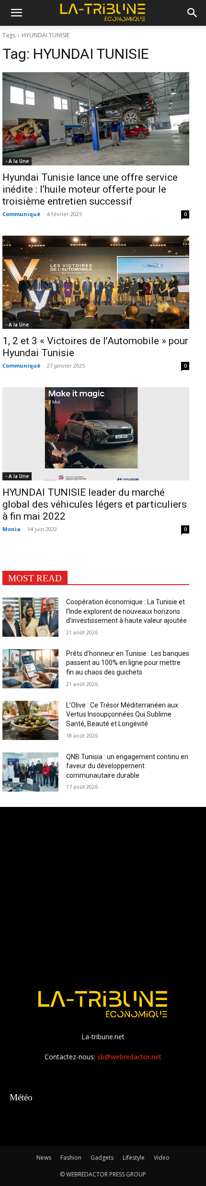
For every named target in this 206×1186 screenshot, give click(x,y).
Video (162, 1157)
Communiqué (21, 214)
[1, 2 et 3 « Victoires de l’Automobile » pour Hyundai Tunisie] (95, 282)
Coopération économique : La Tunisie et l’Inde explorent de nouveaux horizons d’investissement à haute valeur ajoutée (126, 611)
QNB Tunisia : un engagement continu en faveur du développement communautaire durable (127, 766)
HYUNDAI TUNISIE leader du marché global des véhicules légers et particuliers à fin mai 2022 (94, 504)
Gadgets (102, 1157)
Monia (11, 529)
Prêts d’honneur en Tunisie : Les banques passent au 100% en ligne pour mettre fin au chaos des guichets (127, 663)
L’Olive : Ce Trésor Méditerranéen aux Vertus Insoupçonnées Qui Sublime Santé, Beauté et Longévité (122, 714)
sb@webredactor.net (129, 1056)
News (43, 1157)
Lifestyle (134, 1157)
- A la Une (17, 161)
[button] (16, 13)
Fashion (70, 1157)
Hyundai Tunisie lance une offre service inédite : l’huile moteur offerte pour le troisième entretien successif (90, 189)
